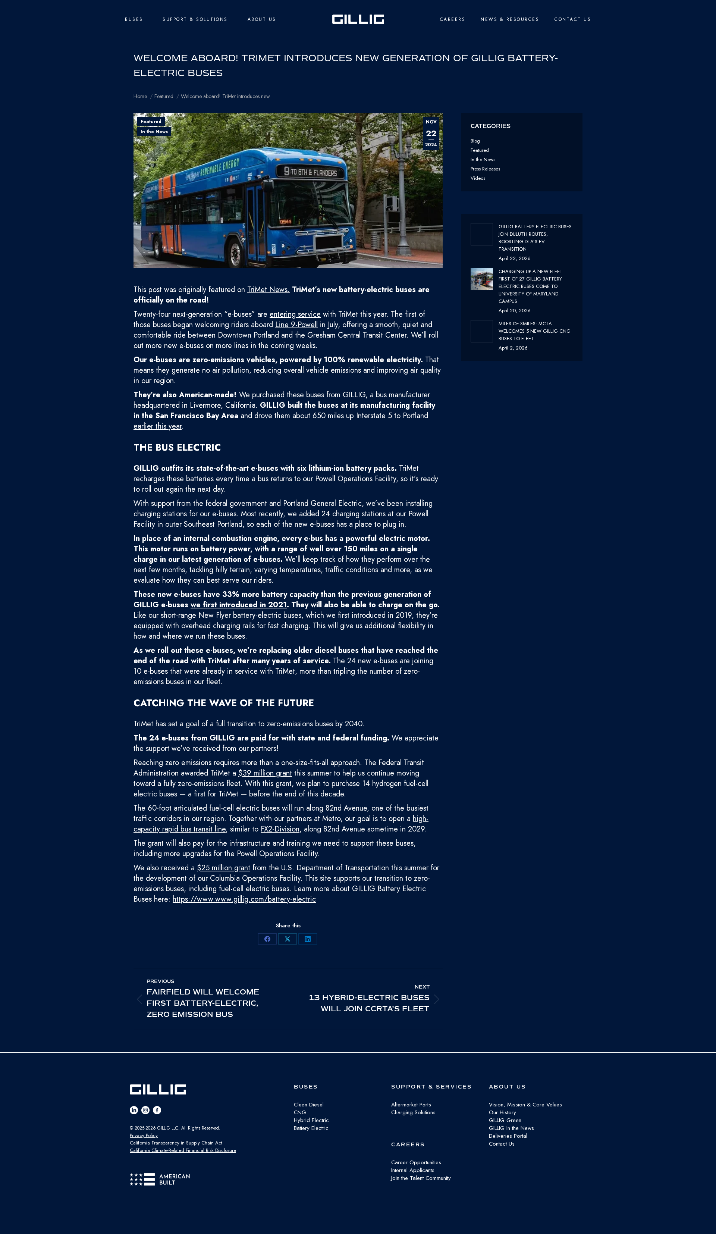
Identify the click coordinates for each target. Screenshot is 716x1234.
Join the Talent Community (421, 1178)
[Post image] (482, 234)
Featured (151, 121)
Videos (478, 178)
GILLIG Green (505, 1120)
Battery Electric (311, 1128)
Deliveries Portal (508, 1136)
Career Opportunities (416, 1162)
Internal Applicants (412, 1170)
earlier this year (158, 426)
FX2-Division (280, 829)
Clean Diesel (309, 1104)
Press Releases (485, 168)
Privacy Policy (144, 1135)
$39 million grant (265, 773)
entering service (295, 314)
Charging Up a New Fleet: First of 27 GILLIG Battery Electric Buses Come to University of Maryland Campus (531, 286)
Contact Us (502, 1144)
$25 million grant (223, 867)
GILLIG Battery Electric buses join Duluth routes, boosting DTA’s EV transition (535, 238)
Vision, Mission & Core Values (525, 1104)
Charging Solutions (413, 1112)
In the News (154, 131)
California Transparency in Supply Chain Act (176, 1142)
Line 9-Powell (296, 324)
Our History (502, 1112)
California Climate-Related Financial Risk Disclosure (183, 1150)
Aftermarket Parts (411, 1104)
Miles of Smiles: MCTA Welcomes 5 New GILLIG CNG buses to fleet (535, 331)
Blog (475, 140)
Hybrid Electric (311, 1120)
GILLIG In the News (511, 1128)
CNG (300, 1112)
